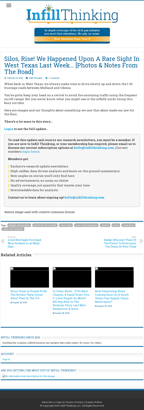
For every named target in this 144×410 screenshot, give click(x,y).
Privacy (79, 402)
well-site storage (13, 229)
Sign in (6, 359)
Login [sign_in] (8, 129)
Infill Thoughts (35, 78)
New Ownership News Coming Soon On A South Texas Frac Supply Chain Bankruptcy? (112, 296)
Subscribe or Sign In (53, 402)
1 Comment (54, 78)
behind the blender (19, 225)
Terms (69, 402)
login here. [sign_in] (30, 151)
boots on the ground (45, 225)
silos (116, 225)
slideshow (128, 225)
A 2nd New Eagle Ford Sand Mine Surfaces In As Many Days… (24, 242)
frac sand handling (86, 225)
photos (105, 225)
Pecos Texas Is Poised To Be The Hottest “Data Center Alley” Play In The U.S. (28, 294)
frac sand (66, 225)
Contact (89, 402)
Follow (98, 402)
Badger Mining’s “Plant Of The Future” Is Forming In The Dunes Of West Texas (120, 242)
